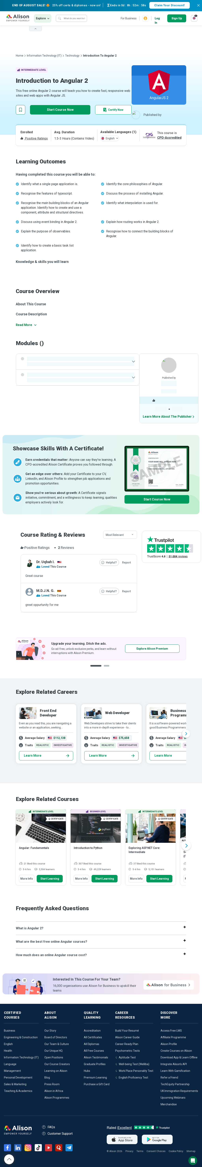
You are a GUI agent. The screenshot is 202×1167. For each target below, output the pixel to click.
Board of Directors (55, 1037)
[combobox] (120, 535)
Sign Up (176, 18)
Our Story (50, 1030)
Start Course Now (60, 110)
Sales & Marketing (15, 1084)
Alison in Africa (53, 1090)
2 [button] (108, 669)
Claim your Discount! (169, 5)
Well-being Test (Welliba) (134, 1064)
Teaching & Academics (18, 1090)
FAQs (51, 1127)
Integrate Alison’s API (174, 1064)
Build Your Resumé (127, 1030)
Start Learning (49, 878)
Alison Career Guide (127, 1037)
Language (10, 1064)
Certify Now (115, 109)
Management (12, 1070)
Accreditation (92, 1030)
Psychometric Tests (127, 1050)
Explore (41, 18)
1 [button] (95, 669)
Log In (157, 18)
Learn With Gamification (175, 1070)
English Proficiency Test (133, 1077)
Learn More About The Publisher (167, 416)
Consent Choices (156, 1151)
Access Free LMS (171, 1030)
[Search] (59, 18)
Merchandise (169, 1104)
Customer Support (60, 1133)
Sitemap (190, 1151)
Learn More (32, 755)
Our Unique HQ (53, 1050)
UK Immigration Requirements (179, 1090)
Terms (140, 1151)
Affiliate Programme (173, 1037)
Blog (47, 1077)
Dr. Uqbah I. (45, 562)
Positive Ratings (36, 138)
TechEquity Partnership (175, 1084)
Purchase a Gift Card (96, 1084)
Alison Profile (169, 1044)
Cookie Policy (176, 1151)
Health (8, 1050)
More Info (26, 878)
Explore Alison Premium (152, 648)
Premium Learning (95, 1077)
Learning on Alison (55, 1070)
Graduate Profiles (95, 1064)
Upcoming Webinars (173, 1097)
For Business (129, 18)
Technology (72, 55)
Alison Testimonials (96, 1057)
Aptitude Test (127, 1057)
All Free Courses (94, 1050)
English (8, 1044)
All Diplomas (91, 1044)
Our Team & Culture (56, 1044)
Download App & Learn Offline (179, 1057)
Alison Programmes (56, 1097)
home (19, 55)
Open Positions (53, 1057)
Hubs (87, 1070)
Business (9, 1030)
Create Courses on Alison (176, 1050)
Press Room (52, 1084)
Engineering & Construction (21, 1037)
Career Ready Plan (126, 1044)
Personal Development (18, 1077)
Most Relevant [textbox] (115, 534)
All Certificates (93, 1037)
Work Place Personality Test (136, 1070)
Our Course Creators (57, 1064)
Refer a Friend (169, 1077)
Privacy (129, 1151)
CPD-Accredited (169, 138)
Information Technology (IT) (44, 55)
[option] (101, 648)
